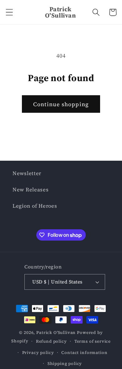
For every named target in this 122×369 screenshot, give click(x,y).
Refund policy (51, 341)
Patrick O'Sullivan (56, 332)
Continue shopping (61, 104)
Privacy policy (38, 352)
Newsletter (27, 173)
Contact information (84, 352)
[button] (9, 12)
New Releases (31, 189)
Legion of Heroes (35, 206)
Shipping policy (65, 363)
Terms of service (92, 341)
